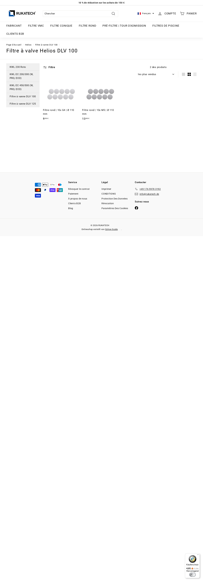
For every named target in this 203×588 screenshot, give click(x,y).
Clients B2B (15, 33)
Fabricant (14, 25)
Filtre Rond (87, 25)
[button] (146, 13)
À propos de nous (77, 198)
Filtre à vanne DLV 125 (23, 103)
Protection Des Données (115, 198)
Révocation (108, 203)
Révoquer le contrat (79, 189)
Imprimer (106, 189)
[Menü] (198, 555)
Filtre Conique (61, 25)
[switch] (192, 575)
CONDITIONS (109, 193)
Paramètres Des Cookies (115, 208)
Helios (28, 45)
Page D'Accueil (13, 45)
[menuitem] (14, 26)
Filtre (51, 67)
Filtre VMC (36, 25)
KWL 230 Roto (18, 67)
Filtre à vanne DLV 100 (46, 45)
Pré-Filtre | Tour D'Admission (124, 25)
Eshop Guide (111, 229)
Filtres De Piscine (165, 25)
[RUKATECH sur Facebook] (136, 208)
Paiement (73, 193)
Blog (70, 208)
